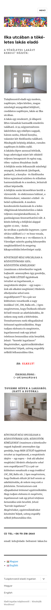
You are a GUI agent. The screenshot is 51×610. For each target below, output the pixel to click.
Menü (42, 10)
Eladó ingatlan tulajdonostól (16, 601)
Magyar (8, 585)
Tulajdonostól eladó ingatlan (20, 579)
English (8, 592)
